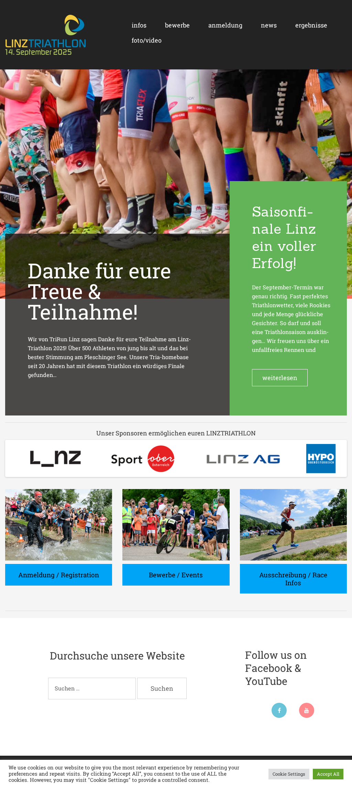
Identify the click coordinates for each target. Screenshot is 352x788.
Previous (13, 458)
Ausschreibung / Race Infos (293, 578)
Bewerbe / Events (176, 574)
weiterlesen (279, 378)
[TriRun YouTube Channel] (306, 715)
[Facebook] (279, 715)
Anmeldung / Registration (58, 574)
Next (338, 458)
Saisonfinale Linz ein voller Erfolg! (284, 237)
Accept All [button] (328, 774)
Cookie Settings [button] (289, 774)
